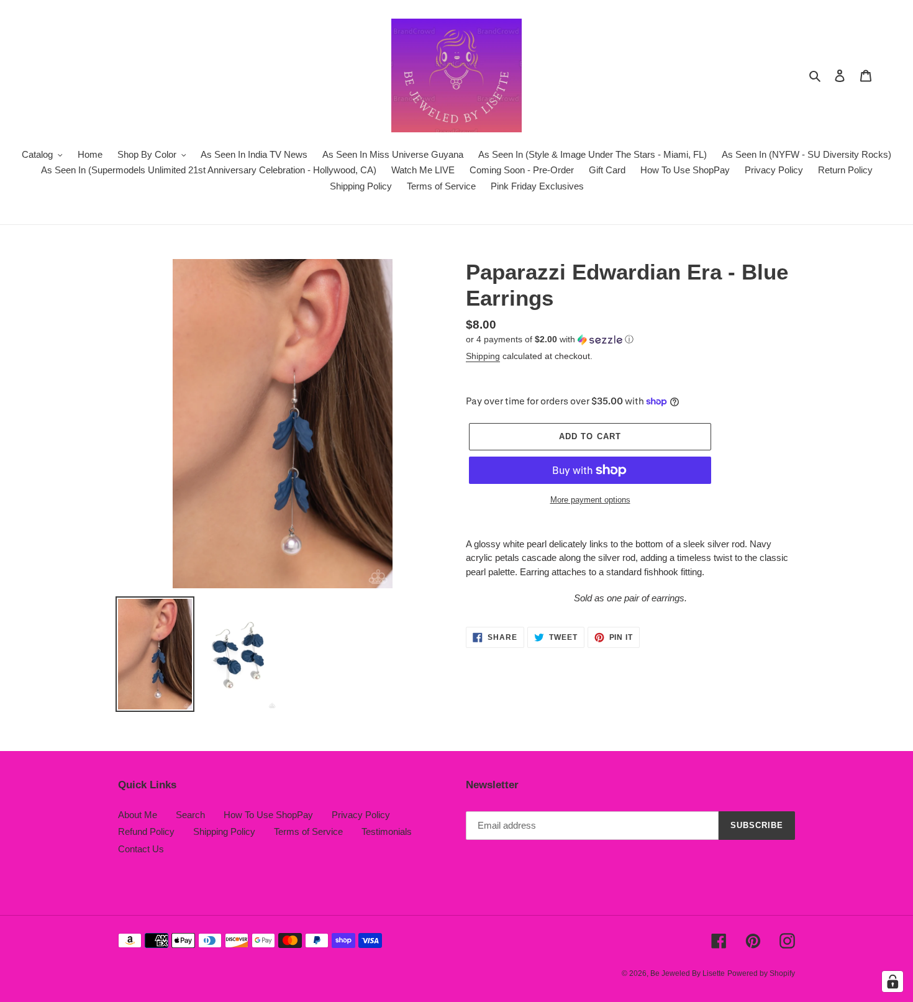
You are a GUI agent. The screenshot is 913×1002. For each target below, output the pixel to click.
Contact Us (141, 849)
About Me (137, 814)
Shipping (483, 356)
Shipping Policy (224, 831)
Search (190, 814)
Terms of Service (308, 831)
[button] (550, 339)
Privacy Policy (361, 814)
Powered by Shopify (761, 973)
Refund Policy (146, 831)
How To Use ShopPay (268, 814)
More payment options (590, 499)
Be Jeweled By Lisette (687, 973)
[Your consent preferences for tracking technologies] (892, 981)
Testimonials (386, 831)
